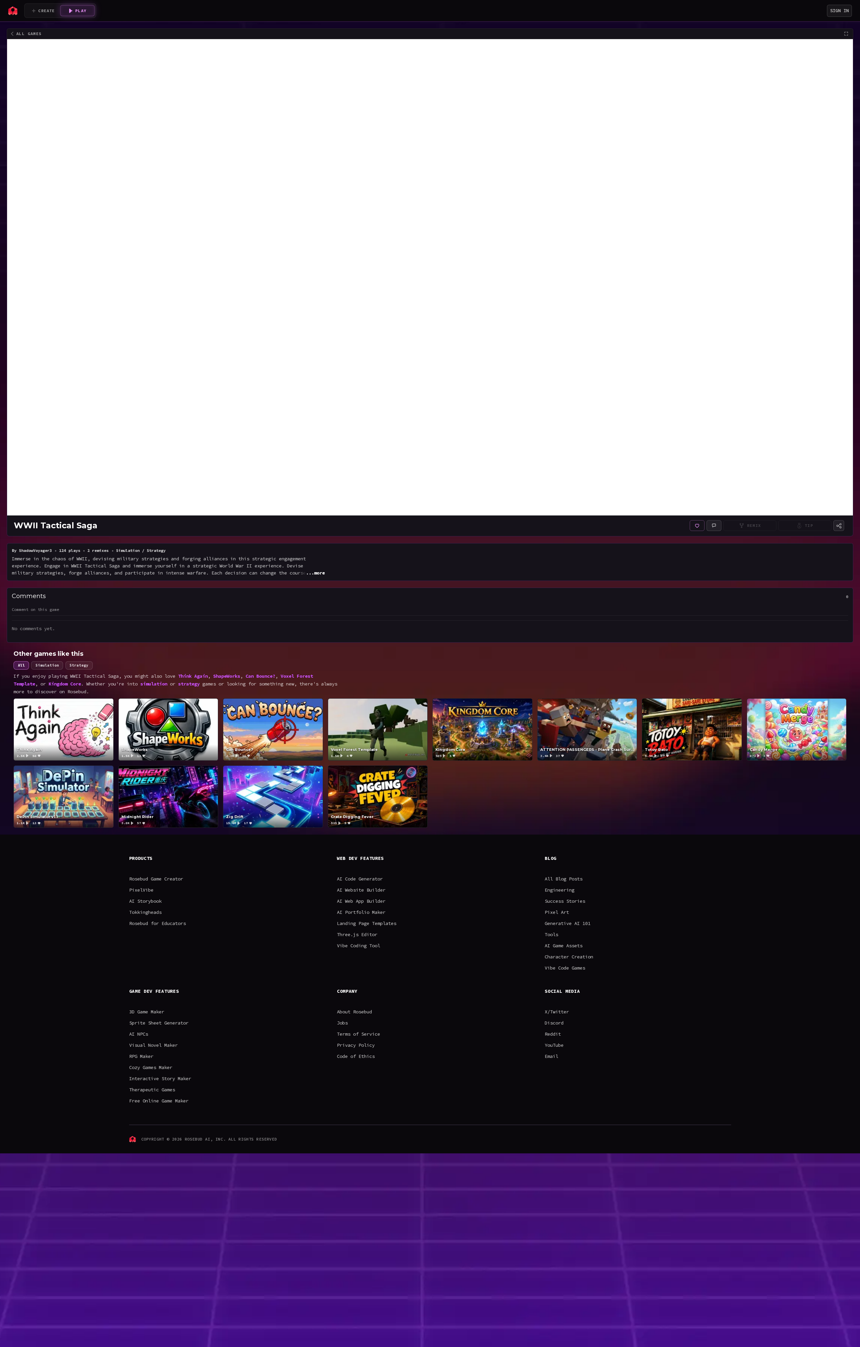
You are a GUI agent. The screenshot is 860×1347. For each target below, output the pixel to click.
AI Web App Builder (361, 901)
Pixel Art (557, 912)
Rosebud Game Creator (156, 879)
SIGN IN (839, 10)
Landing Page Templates (366, 923)
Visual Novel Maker (153, 1045)
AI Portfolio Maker (361, 912)
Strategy (78, 665)
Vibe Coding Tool (358, 946)
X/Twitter (557, 1012)
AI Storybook (145, 901)
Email (551, 1056)
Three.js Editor (357, 934)
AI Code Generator (360, 879)
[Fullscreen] (846, 33)
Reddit (553, 1034)
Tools (551, 934)
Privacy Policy (356, 1045)
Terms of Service (358, 1034)
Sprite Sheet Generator (159, 1023)
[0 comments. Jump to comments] (714, 525)
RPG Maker (141, 1056)
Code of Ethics (356, 1056)
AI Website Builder (361, 890)
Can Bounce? (260, 676)
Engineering (559, 890)
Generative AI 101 (568, 923)
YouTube (554, 1045)
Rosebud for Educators (157, 923)
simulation (153, 683)
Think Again (193, 676)
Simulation (47, 665)
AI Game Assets (563, 946)
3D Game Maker (146, 1012)
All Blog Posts (563, 879)
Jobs (342, 1023)
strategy (189, 683)
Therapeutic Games (152, 1090)
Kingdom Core (65, 683)
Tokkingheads (145, 912)
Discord (554, 1023)
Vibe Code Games (565, 968)
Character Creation (569, 957)
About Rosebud (354, 1012)
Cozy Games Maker (150, 1067)
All (21, 665)
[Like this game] (697, 525)
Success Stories (565, 901)
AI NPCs (138, 1034)
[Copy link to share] (838, 525)
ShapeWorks (226, 676)
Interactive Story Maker (160, 1078)
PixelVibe (141, 890)
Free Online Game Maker (159, 1101)
